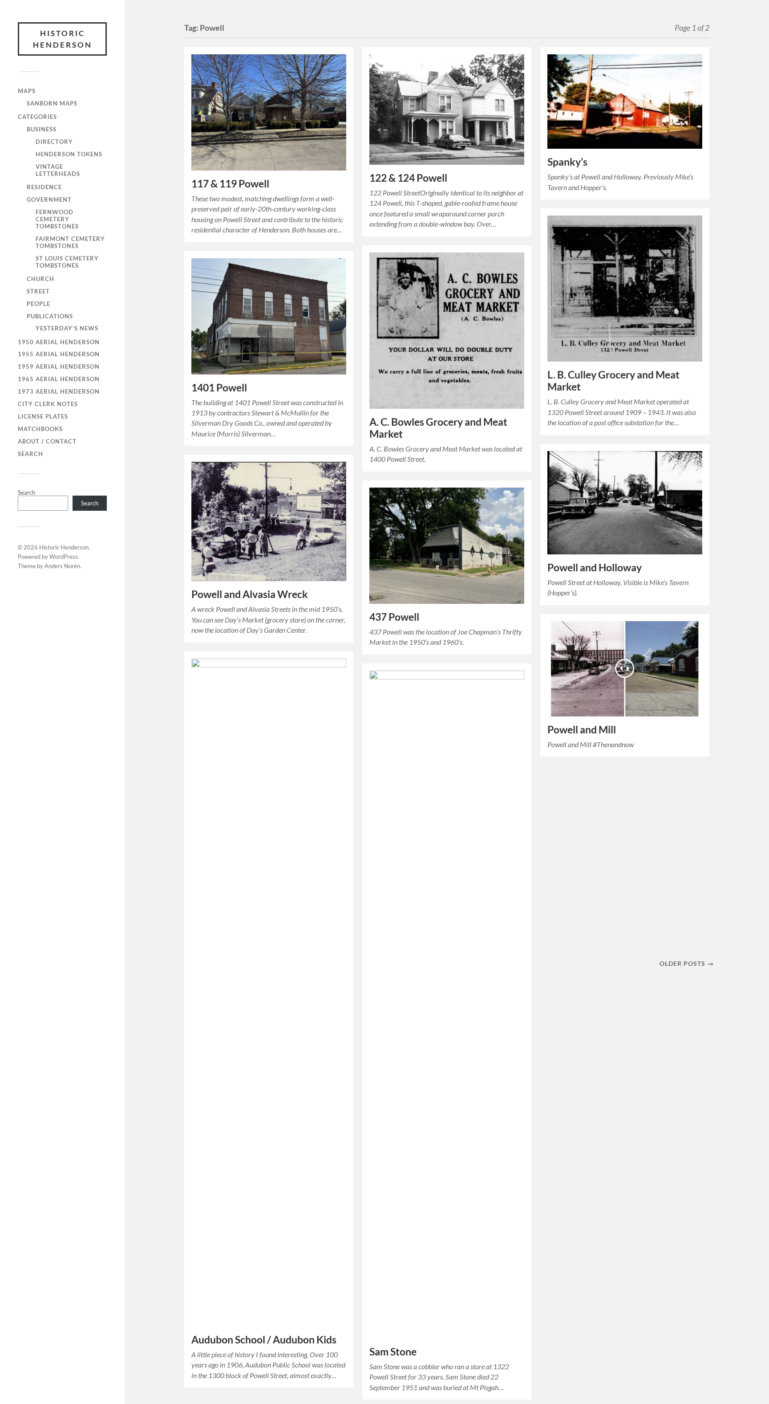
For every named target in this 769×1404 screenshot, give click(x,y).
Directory (54, 141)
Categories (37, 116)
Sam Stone (393, 1352)
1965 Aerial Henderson (59, 379)
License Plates (43, 416)
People (38, 303)
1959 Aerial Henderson (59, 366)
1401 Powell (219, 388)
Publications (50, 316)
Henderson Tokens (69, 154)
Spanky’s (567, 162)
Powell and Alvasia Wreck (249, 594)
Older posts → (687, 963)
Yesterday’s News (67, 328)
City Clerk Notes (48, 403)
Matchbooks (40, 428)
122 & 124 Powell (408, 178)
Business (42, 129)
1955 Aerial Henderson (59, 354)
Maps (27, 90)
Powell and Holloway (594, 568)
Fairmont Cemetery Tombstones (70, 242)
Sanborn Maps (52, 103)
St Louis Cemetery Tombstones (67, 262)
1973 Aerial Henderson (59, 391)
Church (40, 278)
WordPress (63, 556)
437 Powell (394, 617)
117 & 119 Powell (230, 184)
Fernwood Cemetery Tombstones (57, 219)
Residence (44, 187)
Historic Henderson (62, 38)
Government (49, 199)
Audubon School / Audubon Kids (263, 1340)
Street (38, 291)
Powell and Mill (581, 730)
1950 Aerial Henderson (59, 342)
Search (30, 453)
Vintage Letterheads (58, 170)
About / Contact (47, 441)
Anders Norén (62, 566)
